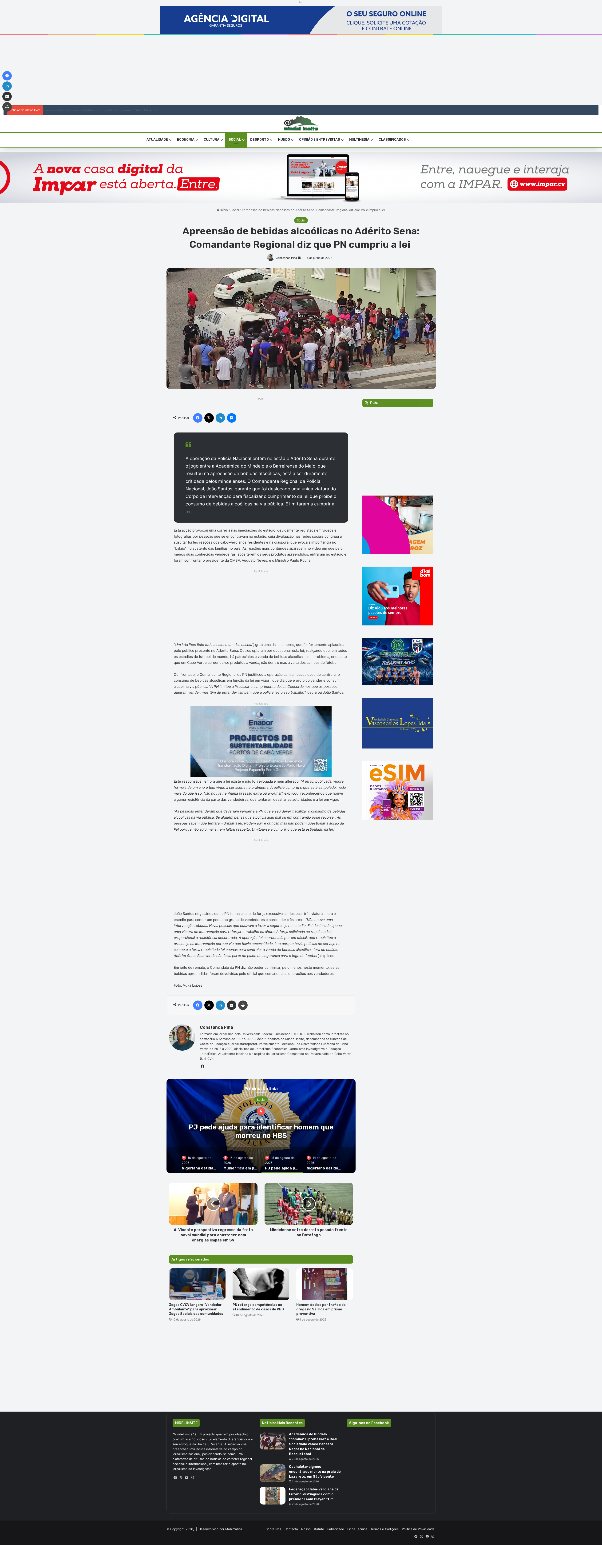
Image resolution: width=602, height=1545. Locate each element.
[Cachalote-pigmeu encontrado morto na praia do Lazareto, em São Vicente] (272, 1473)
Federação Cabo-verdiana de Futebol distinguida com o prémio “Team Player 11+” (314, 1494)
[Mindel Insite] (301, 123)
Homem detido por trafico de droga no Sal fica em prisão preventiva (321, 1309)
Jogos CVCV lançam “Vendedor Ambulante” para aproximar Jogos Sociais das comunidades (196, 1309)
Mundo (284, 140)
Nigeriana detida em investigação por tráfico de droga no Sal (261, 1131)
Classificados (392, 140)
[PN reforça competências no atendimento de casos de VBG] (261, 1284)
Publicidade (335, 1529)
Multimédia (359, 140)
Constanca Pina (286, 258)
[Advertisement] (301, 70)
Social (235, 140)
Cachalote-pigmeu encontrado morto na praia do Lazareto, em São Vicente (315, 1472)
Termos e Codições (384, 1529)
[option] (261, 1126)
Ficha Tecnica (357, 1529)
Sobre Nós (273, 1529)
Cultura (211, 140)
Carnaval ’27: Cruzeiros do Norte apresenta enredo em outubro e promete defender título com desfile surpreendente (131, 110)
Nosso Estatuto (312, 1529)
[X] (181, 1478)
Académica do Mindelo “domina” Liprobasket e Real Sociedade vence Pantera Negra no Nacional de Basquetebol (313, 1444)
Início (223, 210)
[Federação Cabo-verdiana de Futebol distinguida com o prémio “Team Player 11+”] (272, 1496)
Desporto (259, 140)
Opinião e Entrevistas (319, 140)
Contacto (291, 1529)
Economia (185, 140)
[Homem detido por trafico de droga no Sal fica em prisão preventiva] (324, 1284)
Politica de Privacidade (418, 1529)
